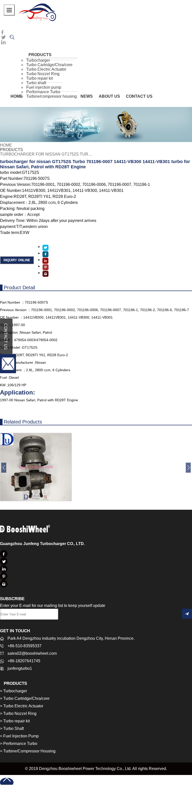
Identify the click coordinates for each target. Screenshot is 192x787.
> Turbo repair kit (15, 721)
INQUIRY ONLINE (17, 260)
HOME (16, 96)
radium (37, 12)
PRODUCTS (11, 150)
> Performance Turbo (18, 743)
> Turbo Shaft (12, 728)
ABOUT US (109, 96)
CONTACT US (139, 96)
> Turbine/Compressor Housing (28, 751)
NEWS (86, 96)
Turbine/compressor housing (51, 96)
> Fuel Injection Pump (19, 736)
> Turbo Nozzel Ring (18, 713)
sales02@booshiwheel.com (32, 653)
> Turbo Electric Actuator (21, 706)
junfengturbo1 (20, 668)
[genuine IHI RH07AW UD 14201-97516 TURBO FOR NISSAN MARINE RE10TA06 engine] (36, 500)
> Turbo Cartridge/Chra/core (25, 698)
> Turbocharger (13, 691)
